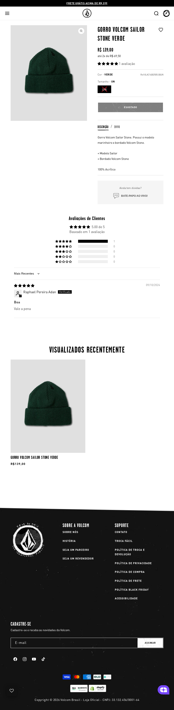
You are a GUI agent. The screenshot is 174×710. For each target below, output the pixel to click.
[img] (24, 285)
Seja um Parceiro (76, 549)
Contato (121, 532)
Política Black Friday (132, 589)
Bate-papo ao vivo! (134, 195)
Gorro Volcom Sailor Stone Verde (34, 457)
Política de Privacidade (133, 563)
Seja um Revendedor (78, 558)
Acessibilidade (126, 598)
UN (106, 90)
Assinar (150, 642)
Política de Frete (128, 580)
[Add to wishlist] (161, 35)
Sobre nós (70, 532)
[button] (7, 13)
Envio (117, 127)
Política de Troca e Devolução (130, 552)
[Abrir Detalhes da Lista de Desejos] (11, 690)
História (69, 541)
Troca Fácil (124, 541)
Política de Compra (130, 571)
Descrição (103, 127)
